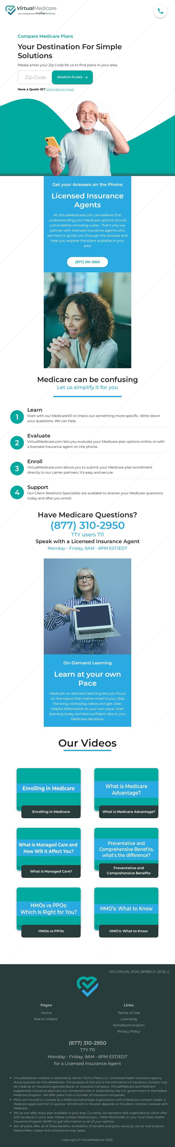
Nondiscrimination (129, 1025)
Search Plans (69, 77)
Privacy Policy (128, 1031)
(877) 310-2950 (87, 262)
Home (46, 1013)
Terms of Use (129, 1013)
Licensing (129, 1019)
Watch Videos (45, 1019)
